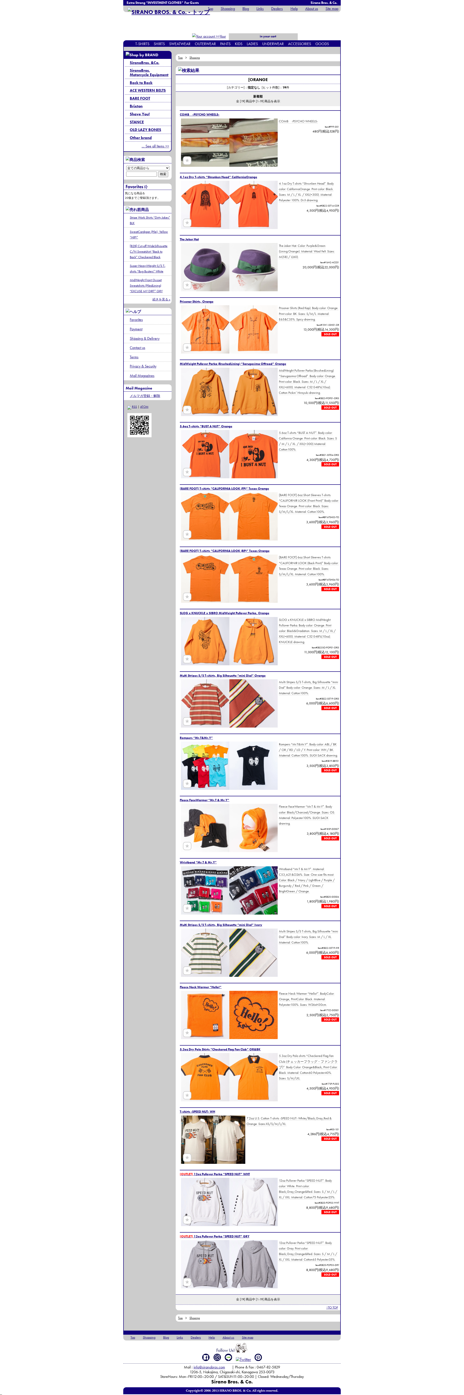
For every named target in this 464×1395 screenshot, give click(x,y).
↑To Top (332, 1307)
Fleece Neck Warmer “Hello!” (201, 987)
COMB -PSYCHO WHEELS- (199, 114)
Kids (238, 43)
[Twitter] (243, 1359)
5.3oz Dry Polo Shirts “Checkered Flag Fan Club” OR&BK (220, 1049)
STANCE (137, 122)
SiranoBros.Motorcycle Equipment (149, 72)
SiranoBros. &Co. (144, 62)
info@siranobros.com (209, 1367)
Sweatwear (179, 43)
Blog (245, 8)
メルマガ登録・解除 (145, 396)
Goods (322, 43)
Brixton (136, 106)
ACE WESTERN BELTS (148, 90)
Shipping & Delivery (145, 338)
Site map (332, 8)
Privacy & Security (143, 366)
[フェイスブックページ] (206, 1357)
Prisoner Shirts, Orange (196, 301)
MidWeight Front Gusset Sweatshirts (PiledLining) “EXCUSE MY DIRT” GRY (146, 285)
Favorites (136, 319)
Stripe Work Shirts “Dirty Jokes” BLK (150, 220)
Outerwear (205, 43)
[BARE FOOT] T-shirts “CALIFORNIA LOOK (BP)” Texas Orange (224, 551)
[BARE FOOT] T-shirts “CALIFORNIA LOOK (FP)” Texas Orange (224, 488)
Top (210, 8)
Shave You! (140, 114)
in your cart (267, 36)
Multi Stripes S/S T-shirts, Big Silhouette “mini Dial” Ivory (221, 925)
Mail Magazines (142, 375)
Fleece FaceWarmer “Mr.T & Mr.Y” (204, 800)
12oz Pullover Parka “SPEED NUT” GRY (214, 1236)
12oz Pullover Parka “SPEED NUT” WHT (215, 1174)
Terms (134, 357)
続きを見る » (161, 299)
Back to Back (141, 82)
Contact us (137, 347)
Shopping (228, 8)
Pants (225, 43)
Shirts (159, 43)
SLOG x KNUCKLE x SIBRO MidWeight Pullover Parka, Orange (224, 613)
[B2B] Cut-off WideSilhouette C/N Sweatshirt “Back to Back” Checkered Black (148, 251)
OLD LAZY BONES (145, 129)
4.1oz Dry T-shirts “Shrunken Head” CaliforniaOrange (218, 177)
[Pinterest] (258, 1357)
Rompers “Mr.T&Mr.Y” (196, 738)
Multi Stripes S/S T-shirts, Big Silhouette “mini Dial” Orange (223, 675)
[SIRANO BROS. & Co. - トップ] (169, 12)
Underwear (273, 43)
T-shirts (142, 43)
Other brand (141, 137)
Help (293, 8)
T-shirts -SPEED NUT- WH (197, 1112)
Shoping (194, 58)
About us (311, 8)
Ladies (252, 43)
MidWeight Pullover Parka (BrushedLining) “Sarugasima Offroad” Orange (233, 364)
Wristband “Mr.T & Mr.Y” (198, 862)
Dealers (277, 8)
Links (260, 8)
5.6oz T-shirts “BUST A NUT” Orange (206, 426)
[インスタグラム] (217, 1357)
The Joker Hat (189, 239)
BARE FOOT (140, 98)
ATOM (144, 407)
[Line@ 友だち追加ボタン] (229, 1357)
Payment (136, 329)
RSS (134, 407)
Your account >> (218, 39)
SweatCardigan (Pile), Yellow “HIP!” (149, 234)
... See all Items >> (155, 146)
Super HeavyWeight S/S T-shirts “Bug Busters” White (147, 268)
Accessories (299, 43)
